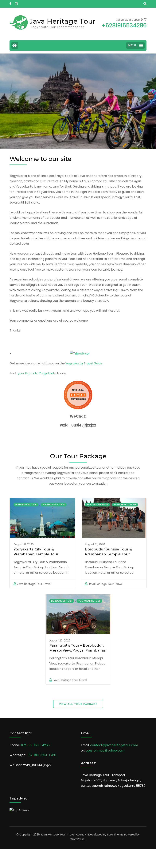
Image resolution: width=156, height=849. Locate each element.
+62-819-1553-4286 (35, 745)
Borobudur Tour (26, 504)
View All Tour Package (78, 703)
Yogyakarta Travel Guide (83, 363)
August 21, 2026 (24, 544)
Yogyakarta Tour (54, 504)
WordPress (77, 839)
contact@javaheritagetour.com (114, 745)
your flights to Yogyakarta (37, 373)
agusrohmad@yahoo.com (104, 750)
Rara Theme (115, 834)
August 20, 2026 (59, 640)
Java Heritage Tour (62, 21)
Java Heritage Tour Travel (34, 584)
